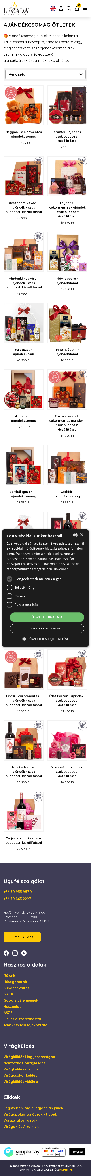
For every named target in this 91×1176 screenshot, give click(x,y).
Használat (12, 1006)
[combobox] (75, 535)
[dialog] (45, 588)
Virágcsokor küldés (20, 1075)
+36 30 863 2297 (17, 899)
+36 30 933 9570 (18, 892)
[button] (45, 638)
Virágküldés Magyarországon (29, 1057)
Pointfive (66, 1169)
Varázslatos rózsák (20, 1120)
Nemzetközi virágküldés (24, 1063)
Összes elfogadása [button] (47, 617)
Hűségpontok (15, 982)
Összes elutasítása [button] (47, 628)
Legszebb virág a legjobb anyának (33, 1108)
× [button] (81, 535)
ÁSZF (8, 1012)
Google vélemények (21, 1000)
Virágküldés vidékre (21, 1081)
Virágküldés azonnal (21, 1069)
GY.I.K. (9, 994)
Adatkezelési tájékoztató (26, 1025)
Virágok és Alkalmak (21, 1126)
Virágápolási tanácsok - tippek (30, 1114)
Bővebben (61, 569)
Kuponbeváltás (16, 988)
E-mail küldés (22, 937)
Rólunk (9, 975)
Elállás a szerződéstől (22, 1019)
